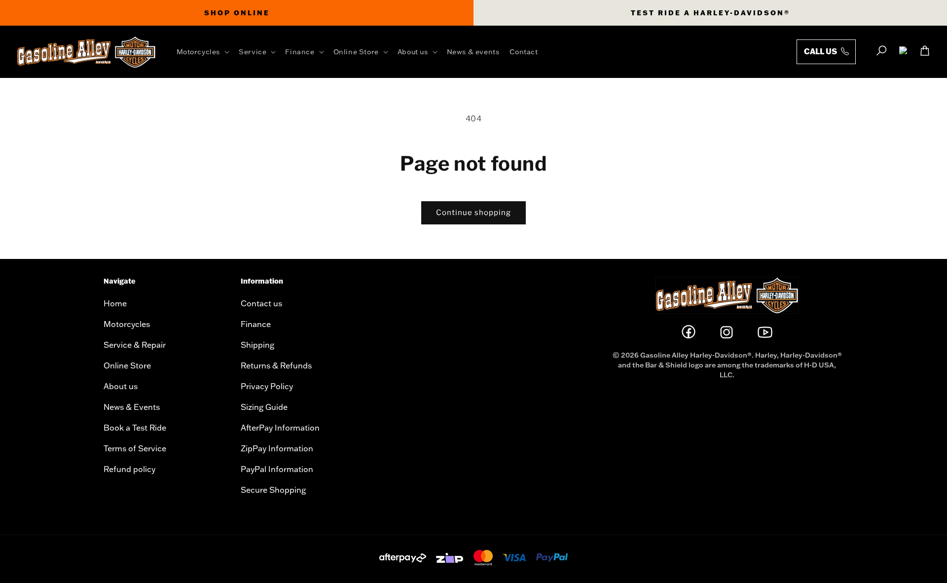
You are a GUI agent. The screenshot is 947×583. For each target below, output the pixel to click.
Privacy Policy (267, 386)
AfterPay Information (280, 428)
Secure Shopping (273, 490)
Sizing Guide (264, 407)
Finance (256, 324)
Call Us (821, 51)
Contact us (261, 303)
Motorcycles (127, 324)
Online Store (127, 365)
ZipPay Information (277, 448)
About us (121, 386)
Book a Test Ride (135, 428)
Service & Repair (135, 345)
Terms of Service (135, 448)
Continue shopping (473, 212)
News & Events (132, 407)
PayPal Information (277, 469)
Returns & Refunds (276, 365)
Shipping (257, 345)
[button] (205, 51)
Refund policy (129, 469)
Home (115, 303)
